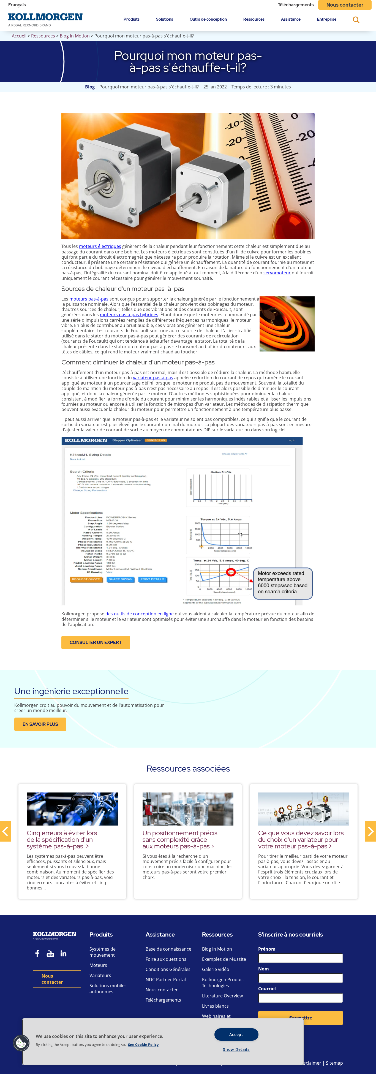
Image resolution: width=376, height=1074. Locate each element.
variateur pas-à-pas (153, 378)
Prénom (267, 949)
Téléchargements (296, 4)
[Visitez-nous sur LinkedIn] (65, 954)
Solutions (164, 19)
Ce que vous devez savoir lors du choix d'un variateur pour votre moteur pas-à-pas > (301, 839)
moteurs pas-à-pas (88, 299)
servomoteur (277, 273)
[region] (163, 1041)
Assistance (291, 19)
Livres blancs (215, 1006)
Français (17, 5)
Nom (263, 969)
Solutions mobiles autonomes (108, 989)
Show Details (236, 1049)
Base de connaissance (168, 949)
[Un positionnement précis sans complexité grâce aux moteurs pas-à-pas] (188, 809)
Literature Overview (222, 996)
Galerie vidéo (215, 969)
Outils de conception (208, 19)
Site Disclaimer (305, 1063)
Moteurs (98, 965)
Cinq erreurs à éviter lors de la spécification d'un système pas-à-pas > (62, 839)
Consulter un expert (96, 642)
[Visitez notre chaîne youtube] (50, 954)
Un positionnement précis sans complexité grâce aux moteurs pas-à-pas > (180, 839)
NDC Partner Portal (166, 979)
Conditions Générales (168, 969)
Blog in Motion (75, 36)
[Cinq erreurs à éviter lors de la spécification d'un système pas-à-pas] (72, 809)
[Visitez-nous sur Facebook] (37, 954)
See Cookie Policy (143, 1044)
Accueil (19, 36)
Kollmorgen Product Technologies (223, 982)
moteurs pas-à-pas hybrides (129, 315)
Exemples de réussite (224, 959)
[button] (21, 1043)
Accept (236, 1034)
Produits (132, 19)
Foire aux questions (166, 959)
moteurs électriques (100, 246)
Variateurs (100, 975)
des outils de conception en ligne (139, 614)
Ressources (254, 19)
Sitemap (334, 1063)
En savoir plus (40, 724)
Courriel (267, 989)
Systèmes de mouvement (102, 952)
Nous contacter (344, 5)
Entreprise (326, 19)
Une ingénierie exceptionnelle (71, 691)
